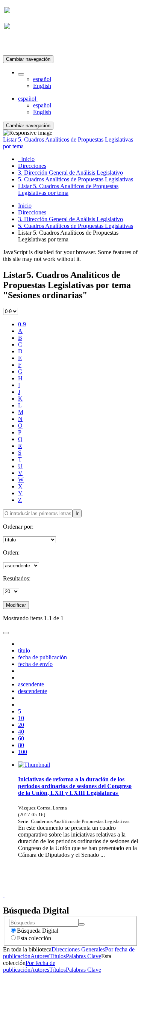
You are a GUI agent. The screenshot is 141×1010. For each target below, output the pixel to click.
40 (21, 731)
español (42, 79)
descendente (32, 691)
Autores (39, 956)
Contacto (54, 888)
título (24, 650)
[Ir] (82, 924)
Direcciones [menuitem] (32, 166)
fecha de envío (35, 664)
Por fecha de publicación (29, 966)
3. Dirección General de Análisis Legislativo (70, 219)
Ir (77, 513)
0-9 (22, 324)
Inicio (25, 205)
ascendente (31, 684)
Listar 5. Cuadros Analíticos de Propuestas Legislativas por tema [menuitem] (68, 189)
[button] (21, 74)
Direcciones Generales (78, 949)
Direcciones (32, 212)
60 (21, 738)
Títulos (57, 956)
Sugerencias (83, 888)
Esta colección (34, 938)
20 (21, 725)
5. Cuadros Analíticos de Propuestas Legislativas (75, 226)
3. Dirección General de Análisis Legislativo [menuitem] (70, 172)
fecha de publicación (42, 657)
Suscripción (18, 44)
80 (21, 745)
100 (22, 752)
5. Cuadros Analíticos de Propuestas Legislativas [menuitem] (75, 179)
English (42, 86)
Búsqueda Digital (37, 930)
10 (21, 718)
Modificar (16, 605)
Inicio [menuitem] (26, 159)
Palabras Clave (83, 956)
